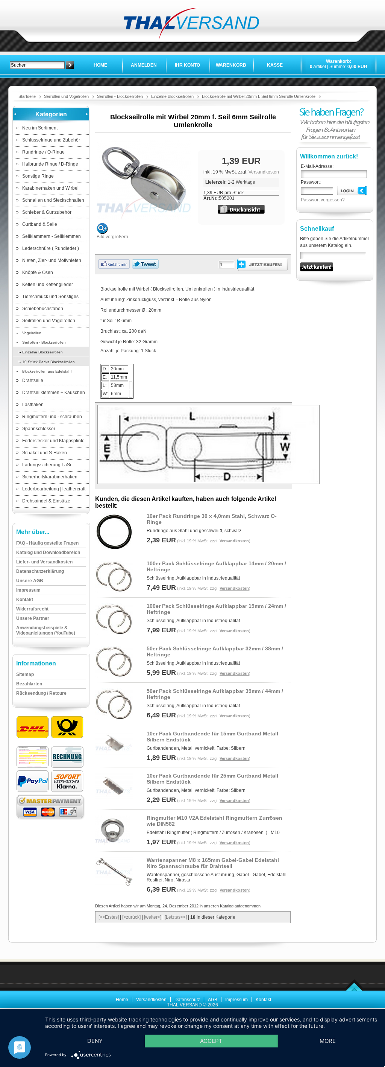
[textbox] (37, 65)
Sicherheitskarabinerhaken (49, 476)
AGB (212, 999)
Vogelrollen (31, 333)
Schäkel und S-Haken (44, 452)
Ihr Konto (187, 65)
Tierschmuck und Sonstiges (50, 296)
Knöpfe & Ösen (37, 272)
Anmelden (144, 65)
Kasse (275, 65)
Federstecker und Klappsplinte (53, 440)
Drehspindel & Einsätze (46, 501)
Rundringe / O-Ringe (43, 152)
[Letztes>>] (176, 917)
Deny (95, 1040)
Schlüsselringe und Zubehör (51, 140)
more (328, 1040)
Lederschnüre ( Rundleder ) (50, 248)
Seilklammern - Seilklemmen (51, 236)
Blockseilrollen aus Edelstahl (46, 371)
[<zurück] (131, 917)
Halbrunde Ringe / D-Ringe (50, 164)
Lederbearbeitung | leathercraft (53, 489)
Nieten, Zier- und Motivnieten (51, 260)
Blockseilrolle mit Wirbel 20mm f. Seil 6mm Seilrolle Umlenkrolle (258, 96)
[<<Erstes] (109, 917)
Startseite (27, 96)
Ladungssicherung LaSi (46, 464)
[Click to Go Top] (354, 989)
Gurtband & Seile (39, 224)
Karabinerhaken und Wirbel (50, 188)
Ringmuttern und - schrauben (52, 416)
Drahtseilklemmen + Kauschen (53, 392)
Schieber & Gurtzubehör (46, 212)
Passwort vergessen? (323, 199)
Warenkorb (231, 65)
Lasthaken (33, 404)
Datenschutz (187, 999)
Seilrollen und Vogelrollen (66, 96)
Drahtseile (32, 380)
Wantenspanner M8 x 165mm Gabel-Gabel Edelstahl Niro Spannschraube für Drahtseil (213, 863)
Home (100, 65)
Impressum (236, 999)
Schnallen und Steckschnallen (53, 200)
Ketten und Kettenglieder (47, 284)
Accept (211, 1040)
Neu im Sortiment (40, 128)
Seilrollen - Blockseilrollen (120, 96)
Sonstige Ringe (38, 176)
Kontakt (263, 999)
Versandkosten (264, 172)
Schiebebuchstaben (42, 308)
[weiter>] (152, 917)
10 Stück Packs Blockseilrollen (48, 362)
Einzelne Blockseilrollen (172, 96)
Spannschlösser (38, 428)
